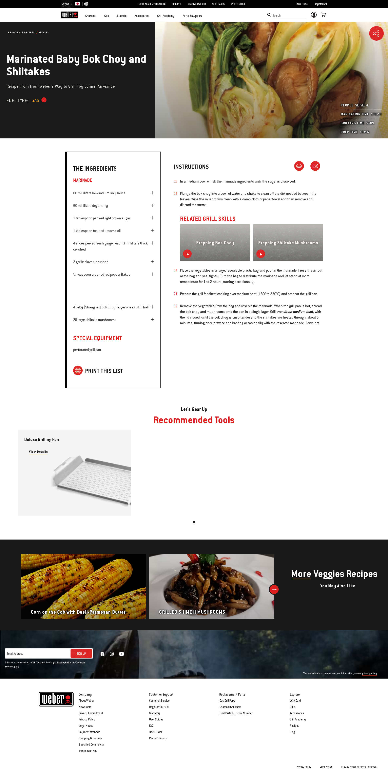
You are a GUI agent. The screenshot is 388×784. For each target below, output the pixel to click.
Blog (292, 732)
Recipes (294, 726)
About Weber (86, 700)
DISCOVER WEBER (197, 4)
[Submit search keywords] (269, 14)
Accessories (297, 713)
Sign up (81, 653)
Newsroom (85, 707)
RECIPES (176, 4)
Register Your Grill (159, 707)
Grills (292, 707)
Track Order (155, 732)
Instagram (111, 653)
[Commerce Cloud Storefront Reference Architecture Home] (69, 14)
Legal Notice (86, 726)
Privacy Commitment (91, 713)
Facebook (102, 653)
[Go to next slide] (274, 589)
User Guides (156, 719)
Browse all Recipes (21, 32)
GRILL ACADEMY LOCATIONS (152, 4)
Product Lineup (158, 738)
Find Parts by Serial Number (235, 713)
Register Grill (320, 4)
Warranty (154, 713)
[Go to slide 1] (194, 522)
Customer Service (159, 700)
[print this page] (300, 166)
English (66, 3)
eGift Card (295, 700)
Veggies (44, 32)
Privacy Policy (64, 662)
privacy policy (369, 673)
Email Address (15, 653)
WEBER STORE (238, 4)
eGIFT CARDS (218, 4)
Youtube (121, 654)
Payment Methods (89, 732)
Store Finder (302, 4)
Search (276, 15)
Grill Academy (298, 719)
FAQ (151, 726)
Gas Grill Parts (227, 700)
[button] (98, 15)
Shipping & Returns (90, 738)
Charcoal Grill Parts (230, 707)
